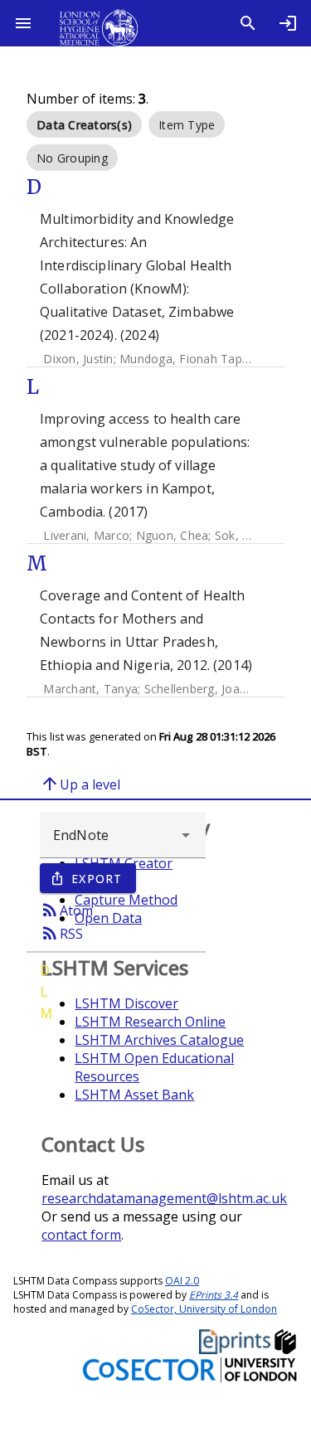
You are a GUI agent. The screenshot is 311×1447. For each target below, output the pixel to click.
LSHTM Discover (126, 1003)
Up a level (80, 784)
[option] (84, 124)
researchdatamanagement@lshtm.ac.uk (164, 1198)
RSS (61, 933)
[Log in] (288, 23)
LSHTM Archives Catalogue (159, 1040)
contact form (81, 1235)
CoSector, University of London (204, 1309)
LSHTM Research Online (150, 1021)
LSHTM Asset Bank (134, 1094)
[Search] (248, 23)
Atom (66, 910)
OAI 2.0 (182, 1281)
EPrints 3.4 (213, 1295)
